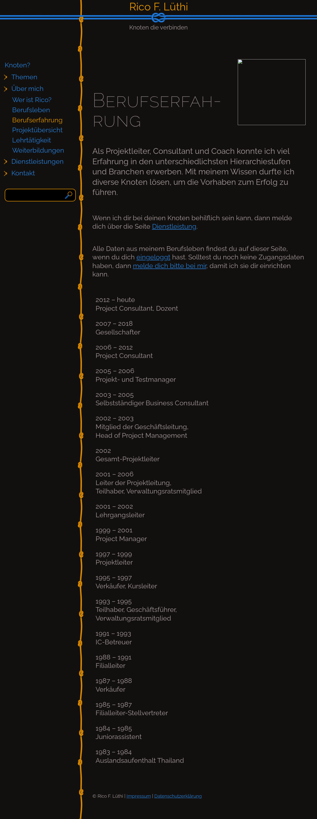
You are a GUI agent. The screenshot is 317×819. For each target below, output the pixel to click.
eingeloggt (153, 257)
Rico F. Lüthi (158, 6)
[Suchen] (69, 195)
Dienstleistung (174, 226)
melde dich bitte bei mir (169, 266)
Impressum (139, 796)
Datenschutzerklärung (178, 796)
